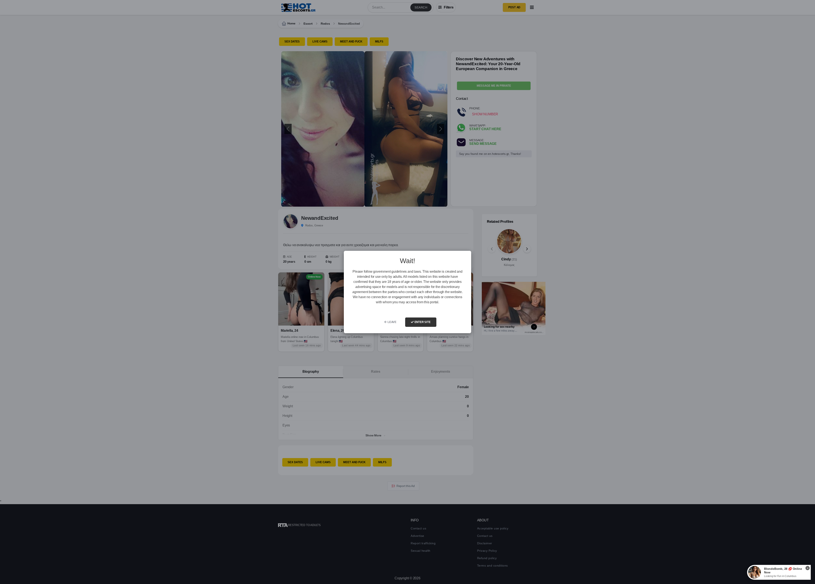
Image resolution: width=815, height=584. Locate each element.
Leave (391, 322)
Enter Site (422, 322)
